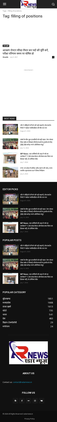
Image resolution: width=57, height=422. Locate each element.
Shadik (5, 57)
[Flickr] (28, 400)
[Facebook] (22, 400)
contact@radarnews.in (22, 382)
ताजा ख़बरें (5, 46)
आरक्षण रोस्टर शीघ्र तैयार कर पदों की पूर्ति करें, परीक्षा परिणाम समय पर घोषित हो (25, 52)
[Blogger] (15, 400)
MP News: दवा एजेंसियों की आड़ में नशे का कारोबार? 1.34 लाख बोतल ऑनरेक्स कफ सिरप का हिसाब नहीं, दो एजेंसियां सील (36, 156)
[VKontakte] (41, 400)
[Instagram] (35, 400)
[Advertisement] (28, 87)
